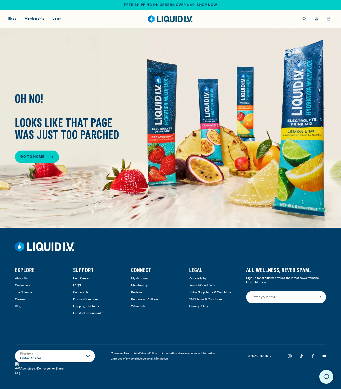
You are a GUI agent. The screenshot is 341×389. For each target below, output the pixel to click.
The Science (23, 292)
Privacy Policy (198, 306)
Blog (18, 306)
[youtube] (324, 356)
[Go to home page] (45, 247)
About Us (21, 278)
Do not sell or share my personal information (188, 353)
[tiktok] (301, 356)
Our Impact (22, 285)
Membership (139, 285)
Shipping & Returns (86, 306)
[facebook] (313, 356)
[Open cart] (329, 19)
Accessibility (197, 278)
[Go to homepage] (170, 19)
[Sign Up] (320, 297)
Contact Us (81, 292)
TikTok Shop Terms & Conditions (210, 292)
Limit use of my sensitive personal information (139, 358)
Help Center (81, 278)
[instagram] (290, 356)
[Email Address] (286, 297)
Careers (20, 299)
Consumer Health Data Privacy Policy (134, 353)
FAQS (77, 285)
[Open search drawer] (305, 19)
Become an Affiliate (144, 299)
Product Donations (85, 299)
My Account (139, 278)
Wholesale (138, 306)
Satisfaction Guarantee (88, 313)
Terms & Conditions (202, 285)
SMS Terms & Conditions (205, 299)
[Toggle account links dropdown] (317, 19)
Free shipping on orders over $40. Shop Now (170, 4)
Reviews (137, 292)
